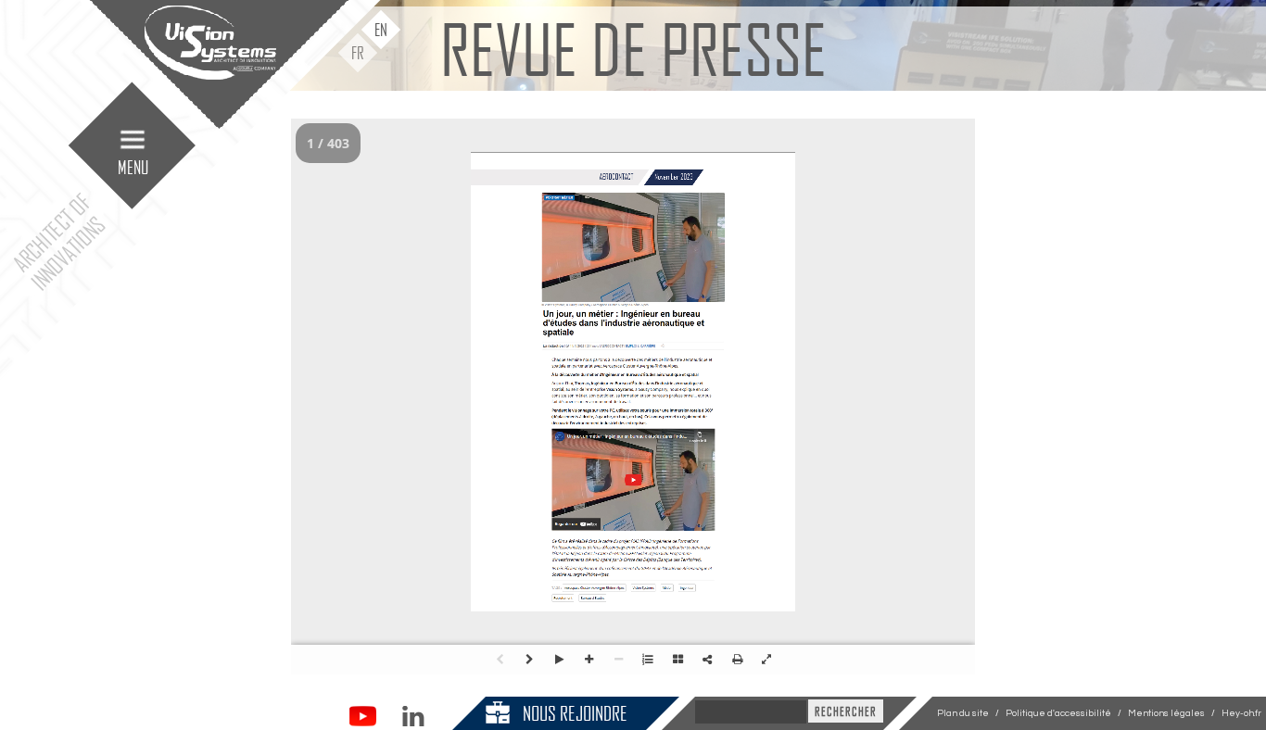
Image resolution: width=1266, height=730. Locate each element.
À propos (206, 236)
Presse (205, 412)
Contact (205, 447)
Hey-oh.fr (1241, 713)
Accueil (206, 201)
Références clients (206, 377)
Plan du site (963, 713)
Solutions (206, 271)
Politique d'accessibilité (1058, 713)
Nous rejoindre (575, 712)
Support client (206, 342)
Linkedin (413, 716)
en (380, 29)
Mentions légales (1166, 713)
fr (357, 52)
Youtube (362, 716)
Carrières (206, 306)
